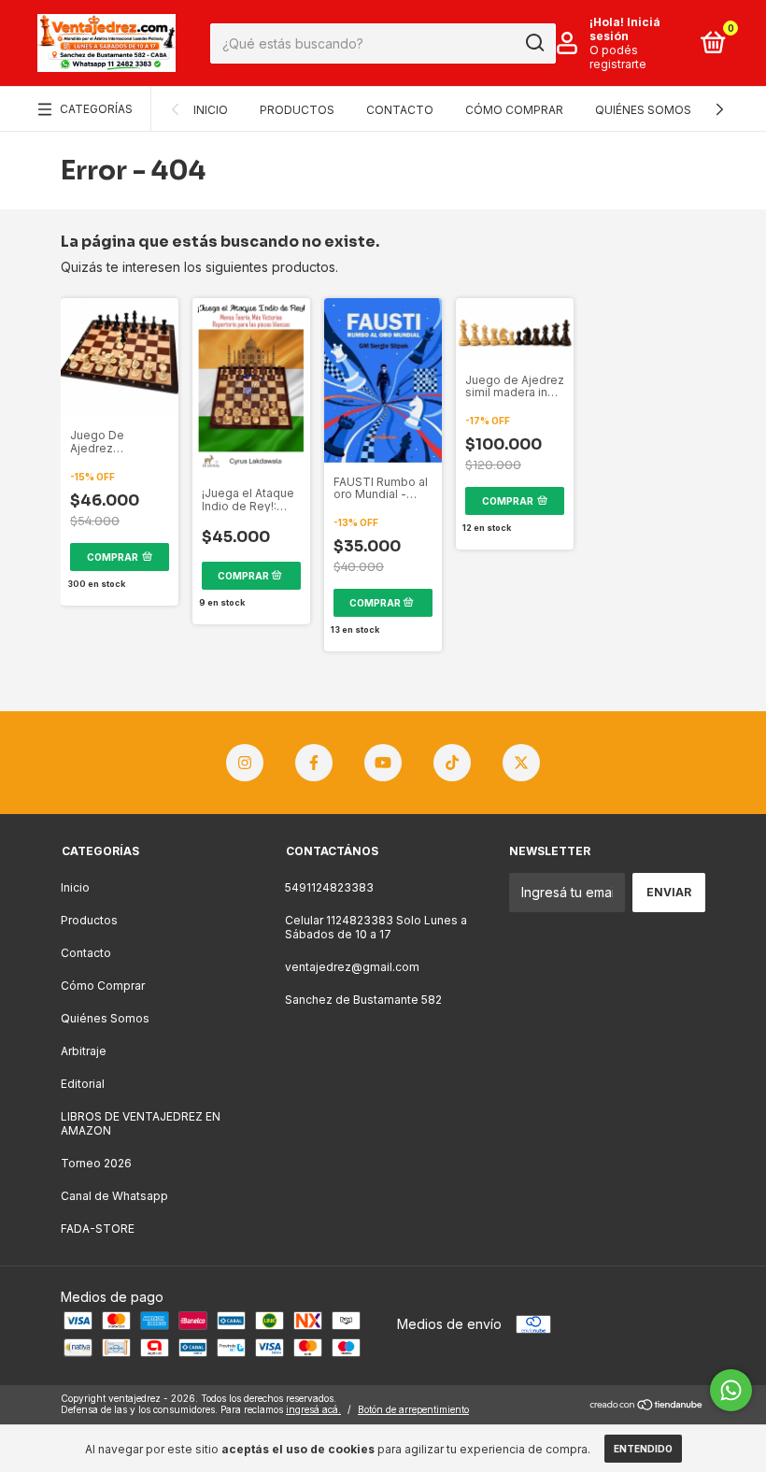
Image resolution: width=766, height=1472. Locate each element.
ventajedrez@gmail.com (352, 967)
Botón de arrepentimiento (413, 1409)
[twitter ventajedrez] (521, 762)
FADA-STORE (98, 1229)
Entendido (643, 1448)
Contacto (399, 110)
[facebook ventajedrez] (314, 762)
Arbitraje (83, 1051)
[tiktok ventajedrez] (452, 762)
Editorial (83, 1084)
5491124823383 (329, 887)
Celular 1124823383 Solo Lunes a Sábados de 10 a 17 (376, 927)
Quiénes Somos (643, 110)
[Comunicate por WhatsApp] (731, 1390)
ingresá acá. (313, 1409)
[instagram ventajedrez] (244, 762)
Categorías (96, 109)
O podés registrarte (617, 57)
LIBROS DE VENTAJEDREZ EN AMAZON (140, 1123)
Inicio (210, 110)
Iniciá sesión (624, 29)
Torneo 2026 (96, 1163)
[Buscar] (533, 43)
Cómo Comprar (514, 110)
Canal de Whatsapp (114, 1196)
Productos (297, 110)
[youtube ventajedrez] (383, 762)
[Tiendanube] (647, 1406)
